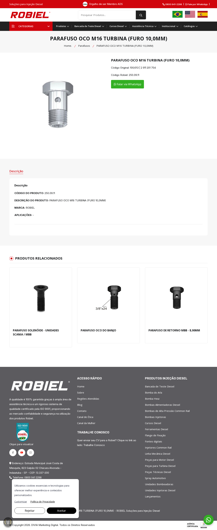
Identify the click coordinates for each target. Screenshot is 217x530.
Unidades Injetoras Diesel (160, 490)
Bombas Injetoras (155, 417)
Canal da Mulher (86, 423)
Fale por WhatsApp (197, 4)
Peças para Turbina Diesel (160, 466)
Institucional (169, 26)
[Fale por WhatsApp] (208, 520)
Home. (68, 45)
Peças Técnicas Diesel (158, 472)
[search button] (141, 15)
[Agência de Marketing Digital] (197, 525)
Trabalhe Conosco (94, 445)
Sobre (80, 392)
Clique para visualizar (21, 444)
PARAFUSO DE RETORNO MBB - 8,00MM (174, 330)
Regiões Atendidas (88, 398)
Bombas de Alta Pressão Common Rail (167, 411)
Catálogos (189, 26)
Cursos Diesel (117, 26)
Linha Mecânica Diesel (157, 453)
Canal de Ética (85, 417)
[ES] (203, 14)
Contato (81, 411)
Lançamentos (153, 496)
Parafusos (84, 45)
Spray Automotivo (155, 478)
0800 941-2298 (173, 4)
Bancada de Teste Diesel (88, 26)
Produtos (61, 26)
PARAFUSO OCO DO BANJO (98, 330)
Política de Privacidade (42, 501)
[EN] (190, 14)
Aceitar (61, 511)
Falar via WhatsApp (128, 84)
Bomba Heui (152, 398)
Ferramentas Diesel (156, 429)
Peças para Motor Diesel (159, 459)
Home (80, 386)
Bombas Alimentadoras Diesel (162, 404)
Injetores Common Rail (158, 447)
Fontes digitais (153, 441)
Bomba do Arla (153, 392)
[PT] (177, 14)
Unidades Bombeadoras (159, 484)
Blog (79, 404)
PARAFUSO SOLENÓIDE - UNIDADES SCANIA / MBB (36, 332)
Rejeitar (30, 511)
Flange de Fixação (155, 435)
